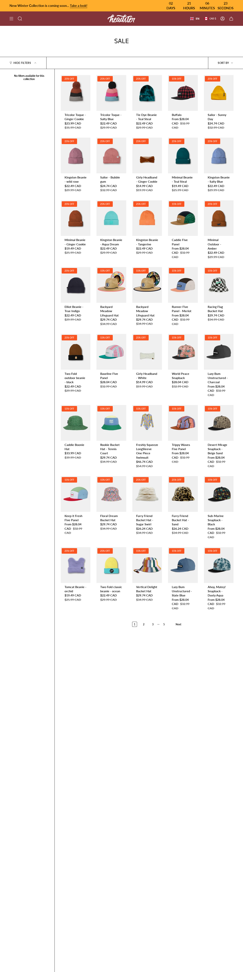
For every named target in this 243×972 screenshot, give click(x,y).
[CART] (231, 18)
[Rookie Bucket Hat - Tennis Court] (111, 423)
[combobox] (194, 18)
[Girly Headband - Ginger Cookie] (147, 155)
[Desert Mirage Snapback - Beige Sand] (219, 423)
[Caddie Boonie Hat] (75, 423)
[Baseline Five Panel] (111, 352)
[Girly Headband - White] (147, 352)
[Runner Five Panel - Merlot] (183, 285)
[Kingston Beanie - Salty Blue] (219, 155)
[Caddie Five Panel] (183, 218)
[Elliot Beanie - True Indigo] (75, 285)
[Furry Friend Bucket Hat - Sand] (183, 494)
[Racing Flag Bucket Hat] (219, 285)
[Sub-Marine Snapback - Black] (219, 494)
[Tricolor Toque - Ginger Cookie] (75, 93)
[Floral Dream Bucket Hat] (111, 494)
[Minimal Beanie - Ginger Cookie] (75, 218)
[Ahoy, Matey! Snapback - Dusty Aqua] (219, 565)
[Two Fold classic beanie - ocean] (111, 565)
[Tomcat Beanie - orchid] (75, 565)
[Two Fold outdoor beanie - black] (75, 352)
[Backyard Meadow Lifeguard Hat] (111, 285)
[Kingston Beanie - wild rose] (75, 155)
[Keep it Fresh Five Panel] (75, 494)
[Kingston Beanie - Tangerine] (147, 218)
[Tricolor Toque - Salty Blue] (111, 93)
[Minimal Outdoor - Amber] (219, 218)
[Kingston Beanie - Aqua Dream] (111, 218)
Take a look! (78, 5)
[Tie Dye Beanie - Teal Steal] (147, 93)
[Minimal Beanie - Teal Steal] (183, 155)
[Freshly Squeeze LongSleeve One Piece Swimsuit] (147, 423)
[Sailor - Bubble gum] (111, 155)
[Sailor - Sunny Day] (219, 93)
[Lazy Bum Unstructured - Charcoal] (219, 352)
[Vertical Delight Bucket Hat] (147, 565)
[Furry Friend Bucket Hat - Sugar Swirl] (147, 494)
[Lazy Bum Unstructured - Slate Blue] (183, 565)
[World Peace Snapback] (183, 352)
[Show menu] (11, 18)
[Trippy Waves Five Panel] (183, 423)
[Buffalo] (183, 93)
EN (197, 18)
